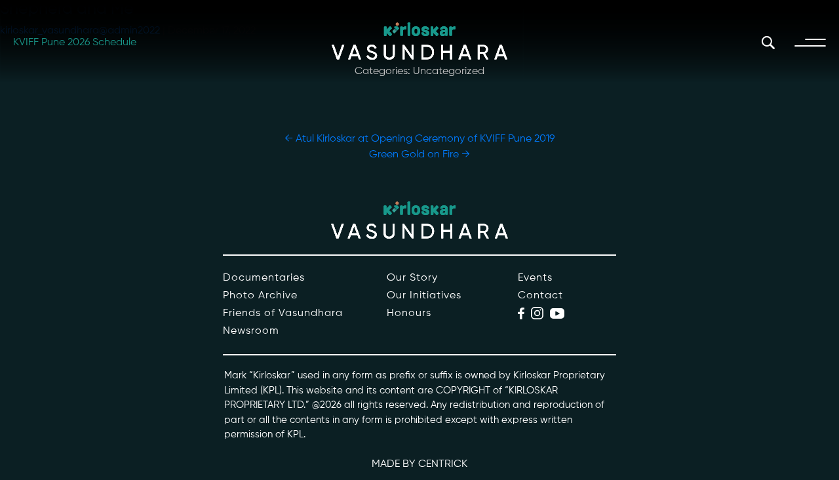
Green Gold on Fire (419, 155)
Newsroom (251, 331)
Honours (409, 313)
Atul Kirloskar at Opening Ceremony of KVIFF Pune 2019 (419, 139)
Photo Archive (260, 295)
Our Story (412, 278)
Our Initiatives (424, 295)
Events (535, 278)
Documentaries (264, 278)
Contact (540, 295)
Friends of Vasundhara (283, 313)
